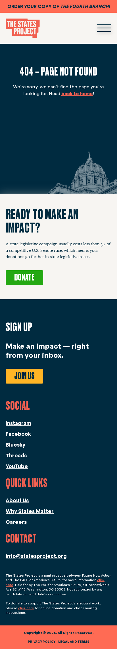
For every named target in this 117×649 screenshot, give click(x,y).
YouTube (17, 466)
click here (26, 608)
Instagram (18, 423)
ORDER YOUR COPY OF (58, 6)
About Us (17, 500)
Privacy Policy (41, 642)
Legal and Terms (73, 642)
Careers (16, 522)
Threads (16, 456)
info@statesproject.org (36, 556)
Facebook (18, 434)
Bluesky (15, 445)
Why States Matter (30, 511)
